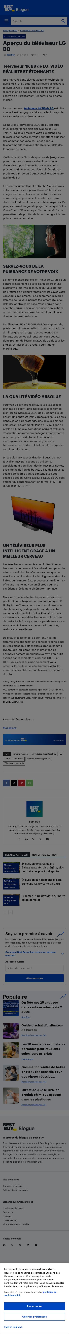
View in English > (13, 1326)
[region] (34, 1298)
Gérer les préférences (34, 1316)
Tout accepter (34, 1306)
